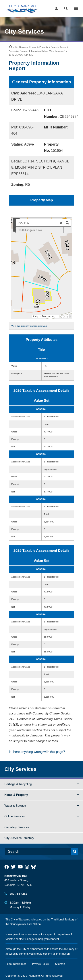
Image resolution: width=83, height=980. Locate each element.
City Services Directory (19, 838)
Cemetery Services (16, 827)
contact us (22, 939)
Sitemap (60, 964)
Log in (56, 8)
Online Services (14, 816)
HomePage (10, 46)
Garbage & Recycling (18, 784)
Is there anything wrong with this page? (37, 752)
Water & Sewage (15, 805)
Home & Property (39, 47)
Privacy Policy (40, 964)
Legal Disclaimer (16, 964)
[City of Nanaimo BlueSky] (34, 867)
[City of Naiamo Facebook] (6, 867)
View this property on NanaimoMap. (29, 326)
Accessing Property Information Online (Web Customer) (37, 51)
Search (66, 8)
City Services (21, 47)
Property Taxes (58, 47)
